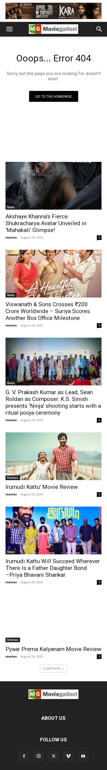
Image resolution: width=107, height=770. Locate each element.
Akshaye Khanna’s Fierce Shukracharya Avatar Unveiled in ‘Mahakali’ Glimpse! (45, 223)
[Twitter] (53, 756)
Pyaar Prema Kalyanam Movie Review (53, 649)
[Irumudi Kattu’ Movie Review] (53, 456)
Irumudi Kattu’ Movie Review (41, 487)
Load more (51, 668)
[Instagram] (38, 756)
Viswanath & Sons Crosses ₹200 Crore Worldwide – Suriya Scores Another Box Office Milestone (47, 311)
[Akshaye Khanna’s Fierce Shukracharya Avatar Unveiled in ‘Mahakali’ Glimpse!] (53, 186)
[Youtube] (83, 756)
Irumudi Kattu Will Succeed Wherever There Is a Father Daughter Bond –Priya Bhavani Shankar (52, 568)
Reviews (12, 478)
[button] (9, 29)
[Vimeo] (68, 756)
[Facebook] (23, 756)
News (11, 207)
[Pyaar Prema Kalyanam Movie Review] (53, 618)
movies (11, 237)
